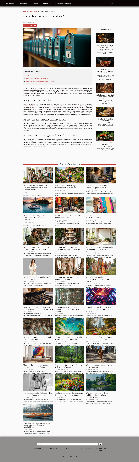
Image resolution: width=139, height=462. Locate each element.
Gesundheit (10, 3)
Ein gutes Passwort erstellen (33, 75)
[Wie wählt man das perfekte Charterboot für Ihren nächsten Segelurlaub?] (38, 205)
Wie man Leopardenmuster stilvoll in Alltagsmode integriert (100, 366)
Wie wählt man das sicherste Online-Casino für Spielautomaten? (100, 187)
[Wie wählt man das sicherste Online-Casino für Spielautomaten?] (101, 175)
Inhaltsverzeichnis (32, 71)
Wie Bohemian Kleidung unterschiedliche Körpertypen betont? (97, 279)
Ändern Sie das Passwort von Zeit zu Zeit (37, 78)
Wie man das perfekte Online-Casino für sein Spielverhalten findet (37, 248)
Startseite (25, 11)
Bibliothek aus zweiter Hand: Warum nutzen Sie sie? (105, 96)
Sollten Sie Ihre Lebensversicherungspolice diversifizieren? (105, 71)
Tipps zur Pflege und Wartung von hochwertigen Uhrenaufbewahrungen (38, 308)
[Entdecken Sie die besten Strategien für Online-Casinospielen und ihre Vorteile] (101, 296)
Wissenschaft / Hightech (63, 3)
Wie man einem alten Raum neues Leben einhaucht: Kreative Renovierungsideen (99, 249)
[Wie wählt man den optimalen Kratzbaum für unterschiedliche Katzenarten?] (69, 236)
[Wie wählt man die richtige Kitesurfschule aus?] (101, 205)
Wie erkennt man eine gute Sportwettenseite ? (105, 46)
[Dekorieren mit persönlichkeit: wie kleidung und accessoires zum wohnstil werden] (38, 175)
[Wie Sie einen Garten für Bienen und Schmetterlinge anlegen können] (69, 382)
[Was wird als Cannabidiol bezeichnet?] (105, 136)
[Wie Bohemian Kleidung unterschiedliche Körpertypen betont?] (101, 266)
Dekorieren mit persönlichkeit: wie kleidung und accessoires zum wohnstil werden (37, 188)
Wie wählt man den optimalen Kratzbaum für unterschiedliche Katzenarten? (67, 249)
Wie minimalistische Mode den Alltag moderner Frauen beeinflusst (37, 394)
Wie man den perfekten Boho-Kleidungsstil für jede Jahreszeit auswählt (67, 309)
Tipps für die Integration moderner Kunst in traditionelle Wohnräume (37, 366)
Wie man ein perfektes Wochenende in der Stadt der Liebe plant (100, 338)
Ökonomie (35, 3)
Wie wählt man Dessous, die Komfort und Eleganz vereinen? (69, 278)
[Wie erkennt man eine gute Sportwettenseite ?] (105, 38)
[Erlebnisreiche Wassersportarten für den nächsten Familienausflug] (69, 326)
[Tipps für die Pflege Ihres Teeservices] (105, 112)
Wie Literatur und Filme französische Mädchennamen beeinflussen (37, 338)
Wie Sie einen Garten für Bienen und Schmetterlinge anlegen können (69, 394)
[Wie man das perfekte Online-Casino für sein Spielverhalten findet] (38, 236)
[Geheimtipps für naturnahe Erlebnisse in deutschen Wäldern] (69, 354)
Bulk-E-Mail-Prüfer (28, 106)
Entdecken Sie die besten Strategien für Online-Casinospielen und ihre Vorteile (100, 309)
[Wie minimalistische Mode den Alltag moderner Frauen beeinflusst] (38, 382)
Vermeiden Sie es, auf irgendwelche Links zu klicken (40, 81)
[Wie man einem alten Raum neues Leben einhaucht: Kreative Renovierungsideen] (101, 236)
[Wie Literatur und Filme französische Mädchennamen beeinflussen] (38, 326)
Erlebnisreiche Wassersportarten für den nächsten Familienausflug (69, 338)
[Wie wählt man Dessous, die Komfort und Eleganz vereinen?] (69, 266)
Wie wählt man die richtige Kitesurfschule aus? (96, 216)
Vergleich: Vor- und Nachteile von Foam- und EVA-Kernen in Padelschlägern (36, 425)
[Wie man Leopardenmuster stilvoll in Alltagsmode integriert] (101, 354)
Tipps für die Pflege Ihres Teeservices (105, 120)
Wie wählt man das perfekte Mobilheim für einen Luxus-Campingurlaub (97, 395)
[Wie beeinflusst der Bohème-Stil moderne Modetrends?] (69, 205)
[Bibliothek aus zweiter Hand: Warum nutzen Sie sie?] (105, 88)
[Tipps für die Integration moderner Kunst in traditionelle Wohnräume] (38, 354)
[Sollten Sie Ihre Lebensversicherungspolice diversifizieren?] (105, 62)
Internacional (23, 3)
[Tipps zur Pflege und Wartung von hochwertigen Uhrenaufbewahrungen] (38, 296)
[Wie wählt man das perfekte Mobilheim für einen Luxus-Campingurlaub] (101, 382)
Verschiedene (47, 3)
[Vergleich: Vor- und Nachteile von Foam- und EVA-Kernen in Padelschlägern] (38, 412)
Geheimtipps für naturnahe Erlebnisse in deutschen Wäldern (69, 366)
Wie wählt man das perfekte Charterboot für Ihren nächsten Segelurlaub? (35, 217)
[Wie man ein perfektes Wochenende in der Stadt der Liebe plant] (101, 326)
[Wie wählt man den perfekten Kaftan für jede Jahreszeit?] (38, 266)
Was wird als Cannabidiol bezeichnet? (105, 143)
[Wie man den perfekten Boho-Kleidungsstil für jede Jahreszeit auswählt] (69, 296)
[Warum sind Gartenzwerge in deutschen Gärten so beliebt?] (69, 175)
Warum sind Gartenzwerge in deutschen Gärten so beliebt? (66, 187)
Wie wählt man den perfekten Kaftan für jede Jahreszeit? (37, 278)
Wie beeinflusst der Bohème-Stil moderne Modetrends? (67, 216)
